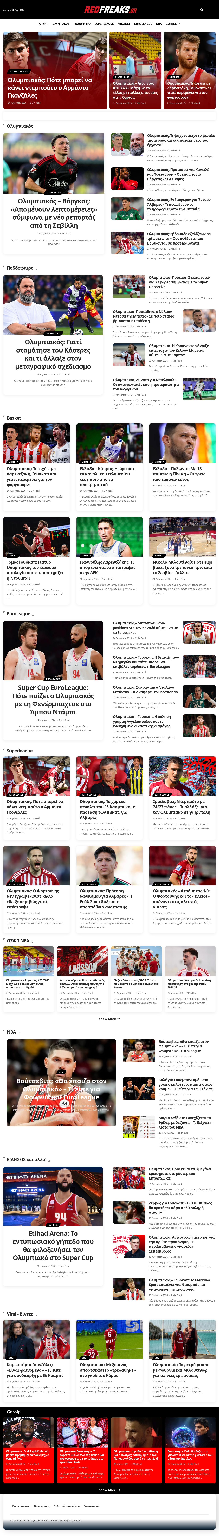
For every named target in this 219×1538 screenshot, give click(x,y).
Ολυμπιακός (20, 126)
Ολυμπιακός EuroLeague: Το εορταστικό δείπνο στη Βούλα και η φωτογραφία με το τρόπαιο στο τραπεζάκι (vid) (82, 1456)
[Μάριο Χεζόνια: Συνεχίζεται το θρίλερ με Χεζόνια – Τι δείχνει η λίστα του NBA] (139, 1127)
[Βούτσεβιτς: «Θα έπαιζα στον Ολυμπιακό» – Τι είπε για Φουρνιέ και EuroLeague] (139, 1050)
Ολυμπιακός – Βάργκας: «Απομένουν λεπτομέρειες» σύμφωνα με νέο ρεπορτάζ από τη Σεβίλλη (54, 213)
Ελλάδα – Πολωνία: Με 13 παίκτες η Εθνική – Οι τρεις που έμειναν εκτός (179, 474)
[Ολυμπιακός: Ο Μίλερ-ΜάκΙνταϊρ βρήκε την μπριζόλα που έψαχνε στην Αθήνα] (28, 1432)
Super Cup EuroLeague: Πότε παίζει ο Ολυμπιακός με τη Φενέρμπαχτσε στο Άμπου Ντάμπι (53, 699)
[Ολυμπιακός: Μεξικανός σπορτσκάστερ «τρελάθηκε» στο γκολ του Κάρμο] (109, 1339)
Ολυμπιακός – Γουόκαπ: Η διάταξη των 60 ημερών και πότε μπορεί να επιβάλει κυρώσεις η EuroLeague (146, 662)
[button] (201, 9)
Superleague (20, 751)
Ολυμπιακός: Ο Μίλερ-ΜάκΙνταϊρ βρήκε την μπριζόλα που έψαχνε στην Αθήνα (27, 1454)
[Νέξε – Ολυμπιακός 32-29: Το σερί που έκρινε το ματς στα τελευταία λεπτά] (136, 961)
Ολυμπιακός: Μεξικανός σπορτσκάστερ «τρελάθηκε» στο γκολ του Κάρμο (108, 1370)
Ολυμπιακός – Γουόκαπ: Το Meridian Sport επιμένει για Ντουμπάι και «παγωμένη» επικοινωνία (179, 1285)
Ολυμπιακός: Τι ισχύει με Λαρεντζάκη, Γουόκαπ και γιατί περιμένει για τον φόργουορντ (189, 90)
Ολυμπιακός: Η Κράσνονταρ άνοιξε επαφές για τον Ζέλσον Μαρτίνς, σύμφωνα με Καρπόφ (179, 350)
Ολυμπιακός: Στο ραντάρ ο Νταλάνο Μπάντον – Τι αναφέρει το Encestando (145, 689)
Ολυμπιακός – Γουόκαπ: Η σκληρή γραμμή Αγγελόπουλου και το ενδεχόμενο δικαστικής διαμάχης (142, 721)
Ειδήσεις (53, 1225)
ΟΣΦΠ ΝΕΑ (18, 940)
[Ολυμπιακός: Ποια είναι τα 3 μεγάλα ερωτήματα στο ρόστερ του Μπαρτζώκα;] (129, 1178)
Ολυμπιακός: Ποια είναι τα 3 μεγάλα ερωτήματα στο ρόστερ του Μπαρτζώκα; (180, 1174)
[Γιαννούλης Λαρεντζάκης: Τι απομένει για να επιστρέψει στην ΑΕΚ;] (109, 537)
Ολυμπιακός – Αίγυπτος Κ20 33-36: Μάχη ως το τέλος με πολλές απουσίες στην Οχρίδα (135, 90)
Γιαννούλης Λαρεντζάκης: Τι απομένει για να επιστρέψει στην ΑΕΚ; (107, 567)
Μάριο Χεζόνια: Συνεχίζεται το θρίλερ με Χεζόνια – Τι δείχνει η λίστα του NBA (185, 1122)
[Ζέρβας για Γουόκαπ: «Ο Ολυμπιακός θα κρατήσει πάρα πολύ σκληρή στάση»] (129, 1212)
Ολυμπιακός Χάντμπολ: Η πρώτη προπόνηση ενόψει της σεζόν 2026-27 (189, 983)
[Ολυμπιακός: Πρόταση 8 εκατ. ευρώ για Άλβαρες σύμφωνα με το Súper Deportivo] (129, 286)
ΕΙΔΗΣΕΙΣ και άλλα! (26, 1159)
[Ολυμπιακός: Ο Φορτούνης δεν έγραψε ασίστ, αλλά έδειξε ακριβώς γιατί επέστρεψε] (36, 865)
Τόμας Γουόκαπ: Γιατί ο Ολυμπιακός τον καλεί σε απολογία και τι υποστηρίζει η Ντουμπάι (35, 570)
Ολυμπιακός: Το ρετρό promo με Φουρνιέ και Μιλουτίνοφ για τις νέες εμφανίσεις (181, 1370)
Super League (19, 71)
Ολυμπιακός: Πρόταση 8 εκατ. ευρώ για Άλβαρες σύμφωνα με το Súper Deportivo (179, 282)
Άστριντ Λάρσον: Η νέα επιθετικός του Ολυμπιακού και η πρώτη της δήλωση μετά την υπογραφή (82, 983)
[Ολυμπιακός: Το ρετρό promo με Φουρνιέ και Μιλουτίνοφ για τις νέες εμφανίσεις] (182, 1339)
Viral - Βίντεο (20, 1314)
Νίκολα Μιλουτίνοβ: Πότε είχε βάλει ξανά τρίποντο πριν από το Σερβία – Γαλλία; (182, 567)
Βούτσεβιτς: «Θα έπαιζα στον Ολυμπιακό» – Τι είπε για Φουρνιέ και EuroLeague (184, 1046)
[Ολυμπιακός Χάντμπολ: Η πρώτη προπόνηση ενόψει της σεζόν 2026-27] (190, 961)
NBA (11, 1032)
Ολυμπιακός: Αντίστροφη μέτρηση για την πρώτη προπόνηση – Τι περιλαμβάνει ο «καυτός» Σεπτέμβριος (182, 1244)
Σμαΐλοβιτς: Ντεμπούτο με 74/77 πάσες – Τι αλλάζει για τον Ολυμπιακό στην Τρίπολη (181, 807)
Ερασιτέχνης (122, 77)
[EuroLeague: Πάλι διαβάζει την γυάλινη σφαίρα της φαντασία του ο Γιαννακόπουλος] (190, 1432)
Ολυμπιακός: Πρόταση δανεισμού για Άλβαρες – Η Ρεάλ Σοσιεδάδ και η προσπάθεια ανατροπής (106, 899)
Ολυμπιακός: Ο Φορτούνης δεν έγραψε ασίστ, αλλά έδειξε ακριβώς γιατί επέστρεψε (33, 899)
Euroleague (18, 613)
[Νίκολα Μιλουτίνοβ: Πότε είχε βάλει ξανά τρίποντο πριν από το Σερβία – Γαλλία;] (182, 537)
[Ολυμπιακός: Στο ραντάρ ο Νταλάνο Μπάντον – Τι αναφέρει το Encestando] (199, 696)
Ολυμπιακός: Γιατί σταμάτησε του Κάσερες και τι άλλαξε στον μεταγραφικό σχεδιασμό (53, 354)
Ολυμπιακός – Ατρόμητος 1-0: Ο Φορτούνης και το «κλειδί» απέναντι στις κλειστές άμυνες (181, 899)
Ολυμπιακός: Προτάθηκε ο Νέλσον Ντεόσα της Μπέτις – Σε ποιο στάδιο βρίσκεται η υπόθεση (143, 316)
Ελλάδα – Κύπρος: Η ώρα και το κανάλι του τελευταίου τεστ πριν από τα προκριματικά (107, 476)
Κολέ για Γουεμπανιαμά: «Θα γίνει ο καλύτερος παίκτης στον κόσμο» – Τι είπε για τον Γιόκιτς (186, 1084)
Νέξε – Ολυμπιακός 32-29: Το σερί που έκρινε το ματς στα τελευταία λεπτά (136, 983)
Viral (12, 1358)
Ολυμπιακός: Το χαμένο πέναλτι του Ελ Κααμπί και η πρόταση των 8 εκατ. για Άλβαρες (108, 809)
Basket (14, 418)
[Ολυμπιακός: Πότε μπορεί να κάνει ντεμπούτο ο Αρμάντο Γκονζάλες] (36, 776)
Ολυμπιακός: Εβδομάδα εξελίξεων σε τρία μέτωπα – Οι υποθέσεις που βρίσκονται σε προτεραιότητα (179, 238)
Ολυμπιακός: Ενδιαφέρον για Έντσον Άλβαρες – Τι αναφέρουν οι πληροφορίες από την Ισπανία (179, 204)
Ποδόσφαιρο (20, 268)
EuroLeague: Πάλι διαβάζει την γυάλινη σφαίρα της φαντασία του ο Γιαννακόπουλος (190, 1454)
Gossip (13, 1412)
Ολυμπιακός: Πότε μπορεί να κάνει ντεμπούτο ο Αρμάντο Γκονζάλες (50, 87)
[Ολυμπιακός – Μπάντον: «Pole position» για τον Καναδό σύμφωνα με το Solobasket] (199, 632)
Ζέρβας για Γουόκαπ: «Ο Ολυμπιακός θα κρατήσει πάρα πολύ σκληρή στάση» (180, 1208)
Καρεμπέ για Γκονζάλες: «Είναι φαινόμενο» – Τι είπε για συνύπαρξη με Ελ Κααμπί (35, 1370)
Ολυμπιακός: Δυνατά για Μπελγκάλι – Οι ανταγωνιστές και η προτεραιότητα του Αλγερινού (146, 384)
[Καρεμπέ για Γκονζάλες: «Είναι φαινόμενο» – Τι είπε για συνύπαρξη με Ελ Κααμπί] (36, 1339)
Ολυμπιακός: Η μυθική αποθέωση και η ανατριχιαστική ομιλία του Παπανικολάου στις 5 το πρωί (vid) (136, 1454)
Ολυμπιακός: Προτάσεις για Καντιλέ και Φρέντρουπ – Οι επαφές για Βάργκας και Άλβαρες (178, 174)
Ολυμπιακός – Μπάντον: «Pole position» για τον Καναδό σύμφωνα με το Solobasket (145, 628)
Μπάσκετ (174, 77)
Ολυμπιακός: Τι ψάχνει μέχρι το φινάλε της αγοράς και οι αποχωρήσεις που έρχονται (181, 140)
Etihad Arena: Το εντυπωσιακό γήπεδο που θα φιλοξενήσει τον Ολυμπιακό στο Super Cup (53, 1245)
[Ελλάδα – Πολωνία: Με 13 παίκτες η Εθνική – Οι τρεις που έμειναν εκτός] (182, 443)
